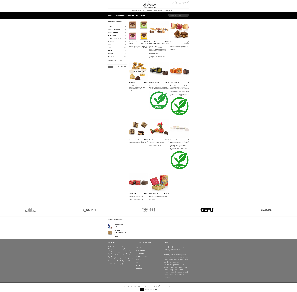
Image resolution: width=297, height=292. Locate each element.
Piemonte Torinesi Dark (134, 139)
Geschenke (157, 10)
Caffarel (179, 247)
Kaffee (127, 10)
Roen (109, 260)
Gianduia (166, 259)
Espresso (173, 254)
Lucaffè (119, 260)
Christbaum (166, 249)
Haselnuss (176, 259)
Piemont (175, 269)
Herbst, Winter (112, 35)
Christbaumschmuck (175, 249)
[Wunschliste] (176, 2)
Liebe (165, 262)
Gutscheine (167, 10)
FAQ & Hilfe (139, 247)
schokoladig (179, 272)
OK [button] (142, 289)
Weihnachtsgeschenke (114, 29)
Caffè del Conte (112, 263)
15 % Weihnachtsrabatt (114, 38)
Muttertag (166, 267)
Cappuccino (184, 247)
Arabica (165, 247)
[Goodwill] (148, 210)
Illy (123, 260)
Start (110, 15)
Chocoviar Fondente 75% (154, 83)
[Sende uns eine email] (123, 263)
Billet (175, 247)
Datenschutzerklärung (151, 289)
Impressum (139, 259)
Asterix (170, 247)
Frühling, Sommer (113, 32)
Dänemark (181, 252)
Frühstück (166, 257)
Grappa (171, 259)
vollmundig (181, 274)
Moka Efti (127, 260)
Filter (110, 67)
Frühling (184, 254)
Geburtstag (179, 257)
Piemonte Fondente (175, 41)
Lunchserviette (176, 262)
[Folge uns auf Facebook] (120, 263)
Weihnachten (111, 44)
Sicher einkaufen (140, 250)
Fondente (178, 254)
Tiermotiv (166, 274)
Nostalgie (166, 269)
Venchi (171, 274)
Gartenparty (172, 257)
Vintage (176, 274)
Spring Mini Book (153, 193)
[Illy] (266, 210)
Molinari (114, 260)
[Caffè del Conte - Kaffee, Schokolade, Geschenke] (148, 4)
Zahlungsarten (140, 253)
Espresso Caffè (132, 193)
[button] (172, 2)
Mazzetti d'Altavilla (168, 264)
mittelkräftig (176, 264)
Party (171, 269)
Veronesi (130, 258)
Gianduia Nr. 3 (173, 139)
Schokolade (136, 10)
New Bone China (173, 267)
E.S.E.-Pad (166, 254)
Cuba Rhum (152, 139)
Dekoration (175, 252)
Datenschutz (139, 268)
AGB (137, 262)
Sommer (185, 272)
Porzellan (181, 269)
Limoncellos (132, 82)
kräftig (186, 259)
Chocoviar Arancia (174, 82)
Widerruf (138, 265)
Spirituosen (147, 10)
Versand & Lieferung (141, 256)
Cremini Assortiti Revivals (133, 42)
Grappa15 (110, 26)
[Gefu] (30, 210)
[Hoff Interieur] (207, 210)
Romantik (166, 272)
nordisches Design (183, 267)
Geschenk (185, 257)
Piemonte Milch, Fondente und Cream (154, 42)
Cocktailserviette (168, 252)
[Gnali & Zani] (89, 210)
